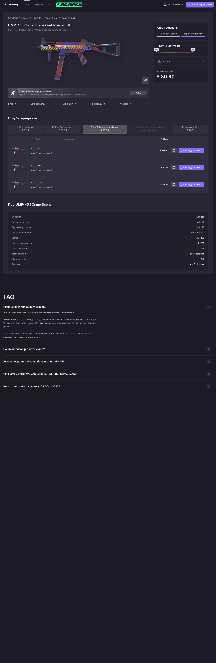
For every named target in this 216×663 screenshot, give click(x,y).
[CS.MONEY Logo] (11, 4)
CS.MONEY (14, 18)
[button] (181, 61)
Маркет (39, 4)
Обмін (27, 4)
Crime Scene (51, 18)
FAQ (50, 4)
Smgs (26, 18)
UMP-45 (37, 18)
